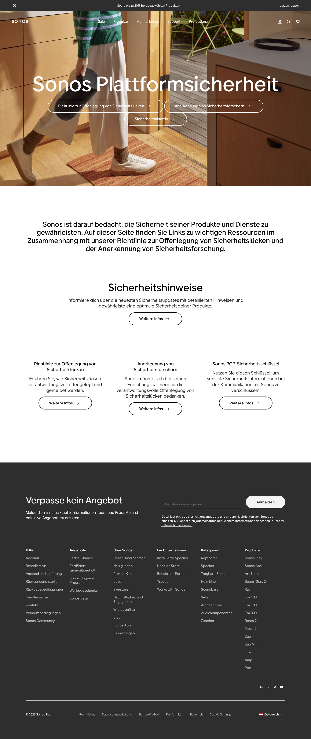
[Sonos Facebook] (261, 687)
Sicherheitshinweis (151, 119)
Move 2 (250, 628)
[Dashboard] (19, 22)
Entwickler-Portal (170, 573)
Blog (117, 617)
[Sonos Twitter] (275, 687)
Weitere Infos (151, 318)
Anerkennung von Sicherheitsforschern (209, 106)
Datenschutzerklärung (177, 525)
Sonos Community (40, 621)
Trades (162, 581)
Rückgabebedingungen (44, 589)
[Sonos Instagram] (268, 687)
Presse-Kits (122, 573)
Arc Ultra (252, 573)
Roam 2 (251, 621)
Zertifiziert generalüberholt (82, 568)
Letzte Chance (81, 558)
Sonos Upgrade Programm (82, 580)
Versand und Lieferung (44, 573)
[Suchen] (288, 22)
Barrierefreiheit (149, 714)
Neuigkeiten (123, 566)
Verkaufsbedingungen (43, 613)
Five (248, 652)
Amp (248, 660)
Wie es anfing (124, 609)
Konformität (174, 714)
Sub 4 (249, 636)
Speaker (207, 566)
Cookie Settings (220, 714)
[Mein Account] (280, 22)
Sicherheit (196, 714)
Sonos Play (253, 558)
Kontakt (32, 605)
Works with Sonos (171, 589)
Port (248, 668)
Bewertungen (124, 633)
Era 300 (251, 613)
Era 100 (251, 597)
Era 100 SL (253, 605)
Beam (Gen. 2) (256, 581)
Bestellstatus (36, 566)
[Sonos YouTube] (281, 687)
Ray (247, 589)
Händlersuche (37, 597)
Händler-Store (168, 566)
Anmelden (265, 502)
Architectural (211, 605)
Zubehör (207, 621)
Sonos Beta (79, 598)
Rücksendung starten (42, 581)
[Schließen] (14, 5)
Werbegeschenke (84, 590)
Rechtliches (87, 714)
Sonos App (122, 625)
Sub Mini (251, 644)
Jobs (117, 581)
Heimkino (208, 581)
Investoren (121, 589)
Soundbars (209, 589)
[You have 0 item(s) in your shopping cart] (298, 22)
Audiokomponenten (217, 613)
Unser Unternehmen (129, 558)
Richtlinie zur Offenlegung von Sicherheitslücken (101, 106)
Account (32, 558)
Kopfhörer (209, 558)
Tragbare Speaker (215, 573)
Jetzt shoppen (290, 5)
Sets (204, 597)
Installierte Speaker (172, 558)
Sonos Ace (253, 566)
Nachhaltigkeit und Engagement (128, 599)
